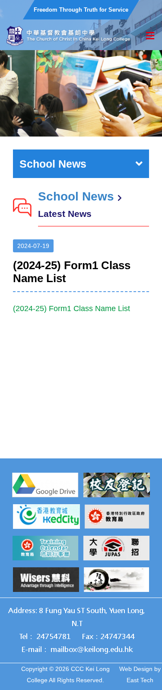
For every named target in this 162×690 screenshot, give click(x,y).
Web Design (135, 668)
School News (52, 164)
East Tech (140, 680)
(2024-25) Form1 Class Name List (71, 308)
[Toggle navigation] (150, 36)
